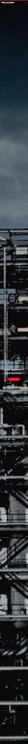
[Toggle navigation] (26, 3)
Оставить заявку (14, 379)
